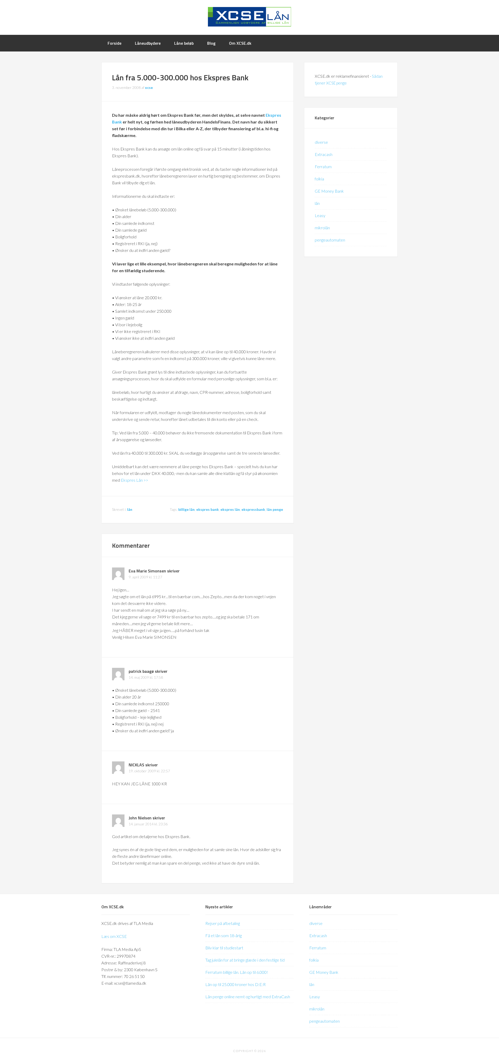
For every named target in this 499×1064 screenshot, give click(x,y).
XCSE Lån (249, 16)
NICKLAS (136, 765)
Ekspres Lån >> (134, 480)
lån (129, 509)
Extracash (323, 154)
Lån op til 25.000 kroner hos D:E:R (235, 984)
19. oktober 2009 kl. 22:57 (149, 771)
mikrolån (322, 227)
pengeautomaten (330, 239)
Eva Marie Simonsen (147, 571)
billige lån (186, 509)
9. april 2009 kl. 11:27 (145, 577)
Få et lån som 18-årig (223, 935)
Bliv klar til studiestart (224, 947)
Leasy (320, 215)
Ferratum (323, 166)
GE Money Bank (329, 190)
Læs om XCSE (114, 936)
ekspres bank (207, 509)
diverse (321, 142)
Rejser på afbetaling (222, 923)
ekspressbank (253, 509)
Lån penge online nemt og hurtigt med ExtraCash (247, 996)
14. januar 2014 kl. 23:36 (148, 824)
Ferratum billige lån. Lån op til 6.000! (236, 972)
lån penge (275, 509)
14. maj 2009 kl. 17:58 (146, 677)
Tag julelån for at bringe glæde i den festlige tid (245, 959)
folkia (319, 178)
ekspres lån (230, 509)
